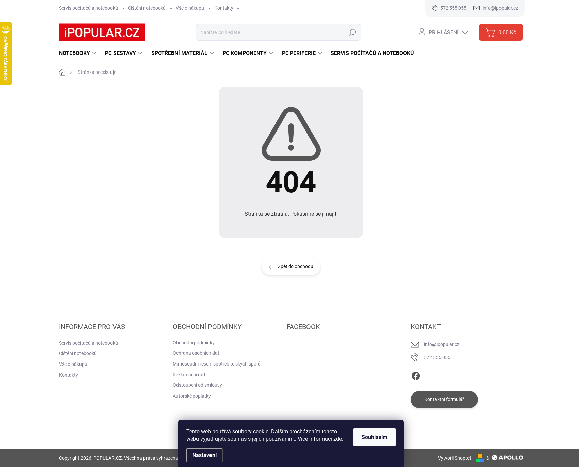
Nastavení (204, 455)
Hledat (352, 32)
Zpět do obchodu (295, 266)
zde (337, 439)
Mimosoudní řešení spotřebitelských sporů (217, 364)
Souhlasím (374, 437)
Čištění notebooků (147, 8)
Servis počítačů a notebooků (88, 8)
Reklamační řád (189, 374)
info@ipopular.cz (441, 344)
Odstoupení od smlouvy (197, 385)
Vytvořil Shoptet (454, 458)
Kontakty (223, 8)
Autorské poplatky (192, 396)
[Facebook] (416, 375)
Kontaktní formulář (444, 399)
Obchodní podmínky (194, 342)
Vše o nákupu (190, 8)
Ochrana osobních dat (196, 353)
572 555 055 (437, 357)
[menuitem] (78, 53)
